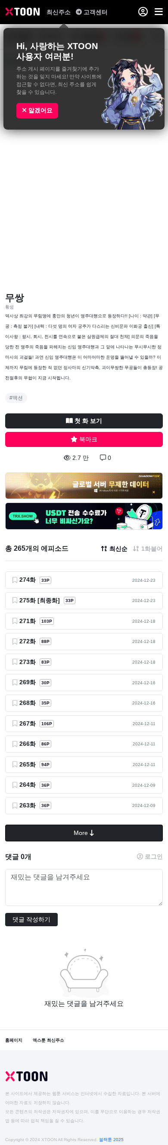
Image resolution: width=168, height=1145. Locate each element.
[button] (159, 12)
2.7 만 (80, 457)
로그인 (154, 856)
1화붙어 (152, 548)
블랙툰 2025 (111, 1139)
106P (46, 723)
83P (45, 662)
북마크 (88, 439)
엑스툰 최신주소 (48, 1040)
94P (45, 764)
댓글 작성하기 (31, 919)
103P (46, 621)
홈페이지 (13, 1040)
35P (45, 703)
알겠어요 (40, 110)
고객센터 (96, 12)
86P (45, 744)
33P (45, 580)
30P (45, 682)
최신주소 (59, 12)
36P (45, 785)
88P (45, 641)
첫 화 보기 (88, 420)
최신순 (118, 548)
